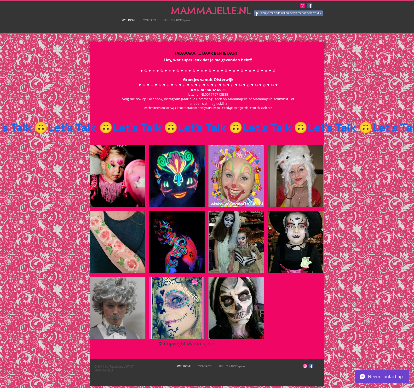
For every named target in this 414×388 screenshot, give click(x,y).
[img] (117, 176)
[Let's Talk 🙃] (207, 127)
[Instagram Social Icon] (302, 5)
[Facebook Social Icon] (309, 5)
